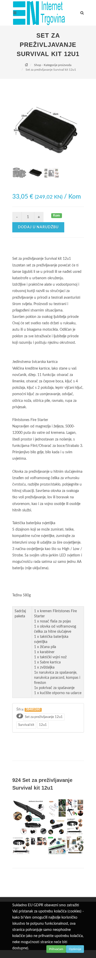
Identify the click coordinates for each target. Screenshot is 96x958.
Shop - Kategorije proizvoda (52, 65)
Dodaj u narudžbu (38, 227)
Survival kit (26, 725)
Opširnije (75, 949)
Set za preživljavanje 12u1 (44, 717)
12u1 (43, 725)
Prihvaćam (56, 949)
